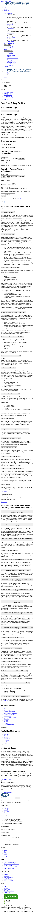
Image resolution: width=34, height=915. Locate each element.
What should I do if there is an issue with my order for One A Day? (16, 559)
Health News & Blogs (12, 58)
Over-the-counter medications (11, 864)
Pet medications (8, 865)
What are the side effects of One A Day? (10, 267)
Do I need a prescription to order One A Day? (11, 648)
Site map (6, 856)
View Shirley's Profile (6, 792)
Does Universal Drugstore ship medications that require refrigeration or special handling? (17, 580)
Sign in (5, 9)
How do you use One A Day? (7, 234)
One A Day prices (8, 92)
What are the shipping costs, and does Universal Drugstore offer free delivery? (17, 590)
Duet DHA (6, 719)
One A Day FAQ (8, 95)
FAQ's (8, 59)
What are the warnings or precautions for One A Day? (13, 312)
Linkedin (6, 810)
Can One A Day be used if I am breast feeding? (12, 468)
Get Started (6, 10)
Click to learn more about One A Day (9, 111)
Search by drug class (9, 868)
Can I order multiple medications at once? (10, 661)
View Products (10, 24)
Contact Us (6, 66)
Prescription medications (10, 862)
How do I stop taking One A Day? (8, 447)
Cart (5, 852)
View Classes (10, 41)
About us (6, 874)
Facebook (6, 811)
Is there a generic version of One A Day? (10, 438)
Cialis (5, 741)
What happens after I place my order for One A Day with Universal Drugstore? (17, 524)
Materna (6, 720)
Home (5, 77)
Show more (3, 727)
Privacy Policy (10, 65)
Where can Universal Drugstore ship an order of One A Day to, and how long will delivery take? (17, 511)
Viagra (5, 743)
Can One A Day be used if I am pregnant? (10, 456)
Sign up (17, 798)
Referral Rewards (11, 62)
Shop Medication (8, 13)
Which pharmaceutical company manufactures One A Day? (14, 429)
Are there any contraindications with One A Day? (12, 336)
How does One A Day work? (7, 212)
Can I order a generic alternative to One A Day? (12, 637)
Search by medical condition (11, 866)
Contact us (20, 198)
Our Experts (10, 53)
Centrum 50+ (7, 710)
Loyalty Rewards (8, 879)
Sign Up (3, 196)
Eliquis (5, 744)
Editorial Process (11, 55)
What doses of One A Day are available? (10, 394)
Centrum (6, 708)
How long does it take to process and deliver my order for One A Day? (17, 539)
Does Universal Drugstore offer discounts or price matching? (15, 682)
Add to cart (21, 158)
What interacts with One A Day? (8, 367)
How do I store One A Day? (7, 418)
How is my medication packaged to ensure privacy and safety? (15, 570)
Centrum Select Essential (10, 717)
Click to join (4, 502)
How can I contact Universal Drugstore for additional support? (15, 696)
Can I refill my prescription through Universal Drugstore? (14, 670)
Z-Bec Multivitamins (9, 724)
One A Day (6, 721)
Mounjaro (6, 734)
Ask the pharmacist (8, 98)
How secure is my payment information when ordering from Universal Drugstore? (17, 628)
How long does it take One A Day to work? (11, 355)
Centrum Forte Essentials (10, 711)
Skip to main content (6, 1)
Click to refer (4, 491)
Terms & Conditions (12, 63)
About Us (9, 52)
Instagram (6, 808)
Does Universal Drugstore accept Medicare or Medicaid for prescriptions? (17, 601)
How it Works (7, 44)
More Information (8, 50)
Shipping (9, 56)
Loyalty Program (11, 61)
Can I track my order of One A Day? (9, 550)
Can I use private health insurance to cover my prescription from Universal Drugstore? (17, 613)
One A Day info (8, 93)
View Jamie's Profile (6, 779)
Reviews (6, 99)
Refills (5, 49)
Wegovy (6, 737)
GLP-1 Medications (9, 43)
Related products (8, 96)
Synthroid (6, 740)
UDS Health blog (8, 877)
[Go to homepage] (17, 5)
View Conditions (11, 37)
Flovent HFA (7, 738)
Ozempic (6, 736)
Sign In (5, 853)
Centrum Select (7, 716)
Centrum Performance (9, 714)
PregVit (6, 723)
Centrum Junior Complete (10, 713)
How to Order (10, 46)
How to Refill (10, 47)
